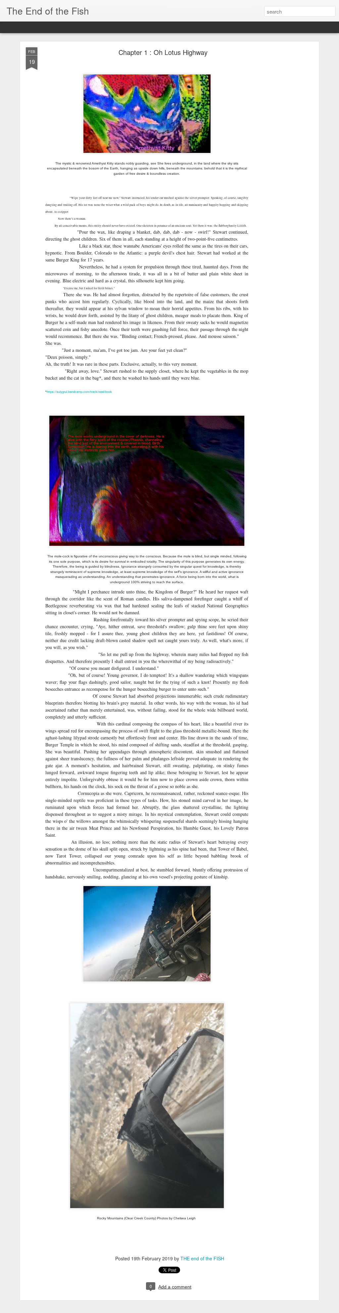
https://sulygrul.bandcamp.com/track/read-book (79, 392)
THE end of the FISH (202, 1258)
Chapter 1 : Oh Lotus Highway (163, 52)
